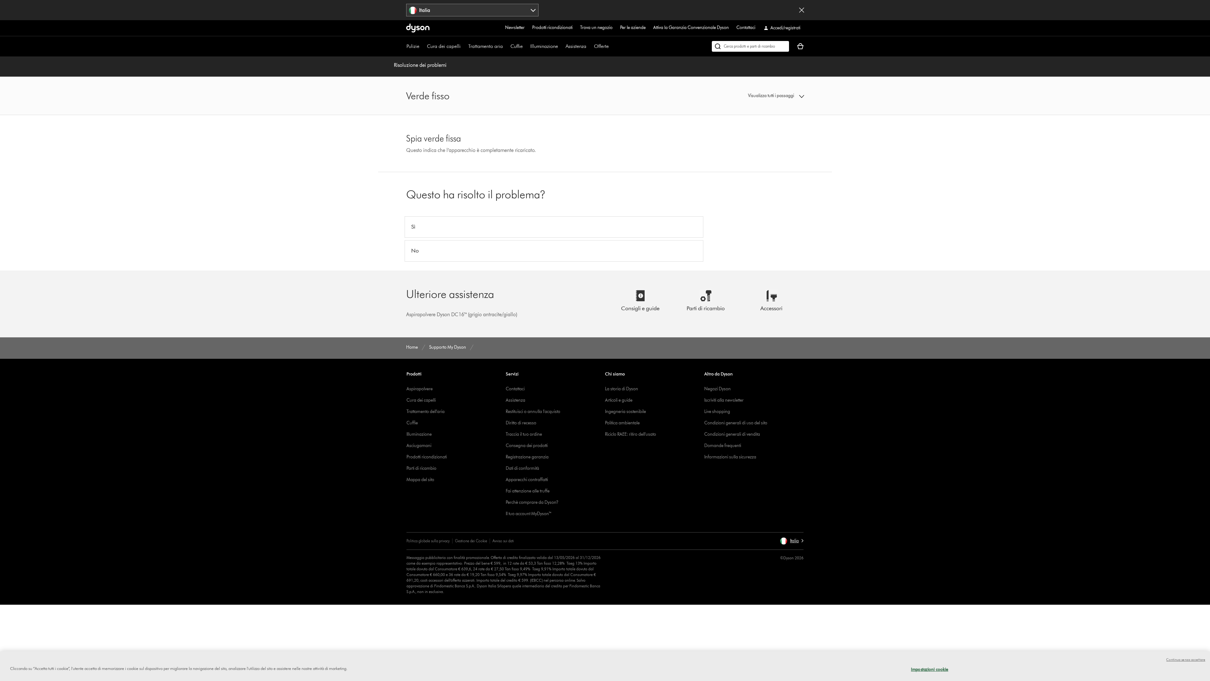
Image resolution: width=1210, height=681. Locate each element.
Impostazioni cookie (929, 669)
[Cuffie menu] (526, 46)
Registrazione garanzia (527, 457)
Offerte (601, 46)
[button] (758, 96)
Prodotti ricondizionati (552, 27)
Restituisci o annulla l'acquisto (533, 411)
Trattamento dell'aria (425, 411)
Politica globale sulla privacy (428, 540)
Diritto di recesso (521, 423)
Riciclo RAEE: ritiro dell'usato (630, 434)
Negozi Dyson (717, 389)
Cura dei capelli (444, 46)
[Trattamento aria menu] (506, 46)
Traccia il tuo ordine (524, 434)
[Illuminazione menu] (561, 46)
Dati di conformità (522, 468)
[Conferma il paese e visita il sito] (801, 10)
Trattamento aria (485, 46)
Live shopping (717, 411)
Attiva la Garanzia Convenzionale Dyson (691, 27)
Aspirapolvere (419, 389)
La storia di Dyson (621, 389)
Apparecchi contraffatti (527, 479)
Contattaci (745, 27)
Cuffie (516, 46)
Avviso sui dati (503, 540)
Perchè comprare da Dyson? (532, 502)
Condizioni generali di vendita (732, 434)
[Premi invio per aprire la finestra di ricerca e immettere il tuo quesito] (750, 46)
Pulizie (412, 46)
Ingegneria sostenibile (625, 411)
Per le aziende (633, 27)
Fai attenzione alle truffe (528, 491)
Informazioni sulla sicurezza (730, 457)
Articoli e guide (618, 400)
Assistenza (576, 46)
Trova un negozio (596, 27)
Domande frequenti (722, 445)
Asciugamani (418, 445)
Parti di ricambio (421, 468)
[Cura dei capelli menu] (464, 46)
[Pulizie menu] (422, 46)
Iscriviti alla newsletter (724, 400)
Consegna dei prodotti (527, 445)
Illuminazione (544, 46)
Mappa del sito (420, 479)
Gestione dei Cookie (471, 540)
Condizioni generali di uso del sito (735, 423)
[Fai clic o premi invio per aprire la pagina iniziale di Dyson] (417, 28)
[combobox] (472, 10)
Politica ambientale (622, 423)
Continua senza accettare (1185, 659)
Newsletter (515, 27)
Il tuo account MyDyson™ (529, 513)
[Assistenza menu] (589, 46)
